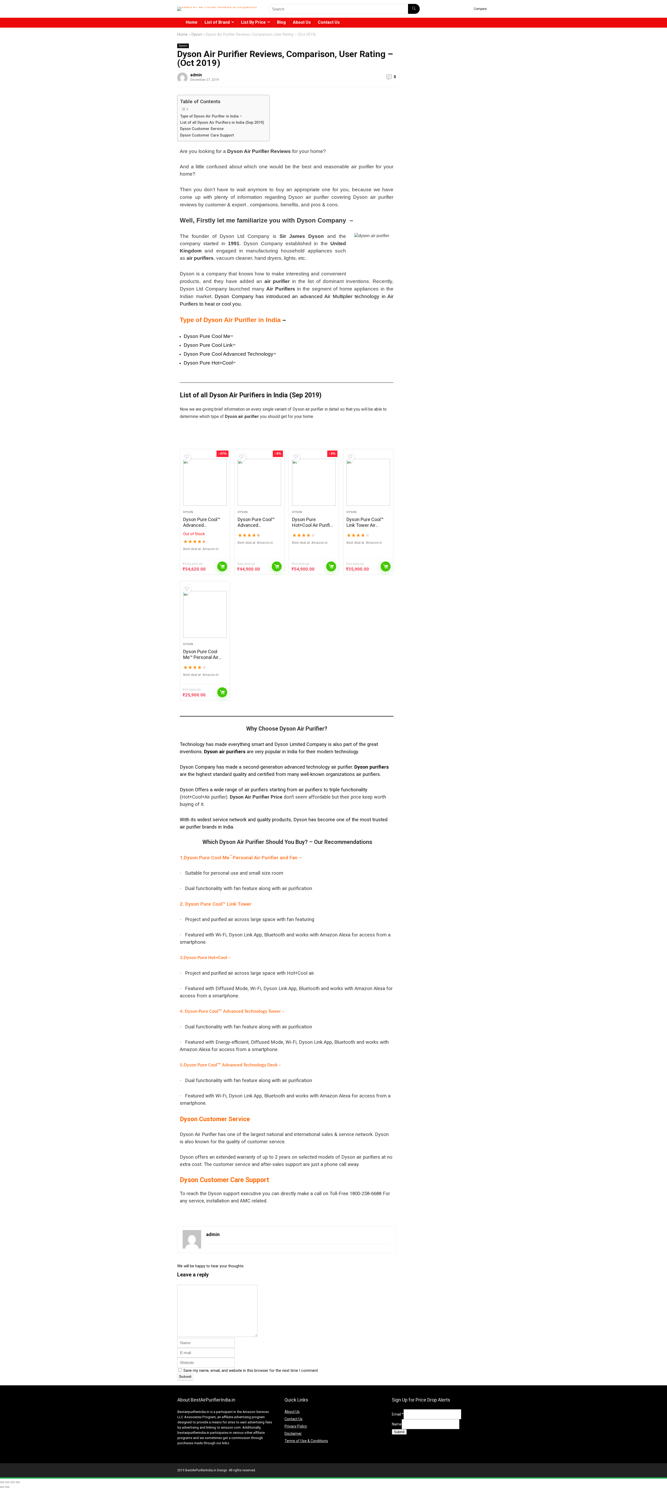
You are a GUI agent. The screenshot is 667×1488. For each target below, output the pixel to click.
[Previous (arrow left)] (2, 1487)
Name (397, 1424)
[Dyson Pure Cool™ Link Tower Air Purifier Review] (368, 482)
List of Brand (217, 22)
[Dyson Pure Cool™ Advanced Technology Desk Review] (204, 482)
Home (191, 22)
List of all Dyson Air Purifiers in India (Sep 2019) (222, 122)
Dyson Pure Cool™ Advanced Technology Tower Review (257, 528)
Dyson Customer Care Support (207, 135)
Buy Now (222, 566)
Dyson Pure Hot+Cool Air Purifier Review (313, 525)
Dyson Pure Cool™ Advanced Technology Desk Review (201, 528)
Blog (281, 22)
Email (398, 1414)
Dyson (197, 34)
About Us (302, 22)
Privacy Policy (296, 1426)
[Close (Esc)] (18, 1482)
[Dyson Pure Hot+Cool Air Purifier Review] (313, 482)
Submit (399, 1432)
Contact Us (329, 22)
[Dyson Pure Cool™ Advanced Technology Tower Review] (259, 482)
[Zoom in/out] (2, 1482)
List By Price (253, 22)
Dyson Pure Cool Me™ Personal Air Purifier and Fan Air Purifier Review (202, 660)
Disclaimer (293, 1433)
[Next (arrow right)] (7, 1487)
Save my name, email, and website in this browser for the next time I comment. (251, 1370)
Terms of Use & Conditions (306, 1441)
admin (196, 74)
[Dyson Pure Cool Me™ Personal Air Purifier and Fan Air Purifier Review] (204, 614)
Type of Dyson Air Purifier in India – (211, 116)
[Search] (414, 9)
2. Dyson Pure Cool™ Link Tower (215, 904)
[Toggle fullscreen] (7, 1482)
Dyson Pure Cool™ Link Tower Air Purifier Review (365, 525)
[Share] (12, 1482)
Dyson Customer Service (202, 129)
